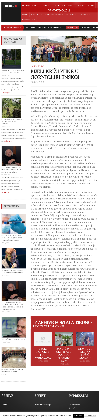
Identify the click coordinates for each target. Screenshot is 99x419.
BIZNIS (90, 5)
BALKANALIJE (36, 15)
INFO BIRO (47, 5)
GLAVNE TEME (70, 27)
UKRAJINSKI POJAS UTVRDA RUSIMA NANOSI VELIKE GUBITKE (11, 121)
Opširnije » (6, 93)
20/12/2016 (85, 361)
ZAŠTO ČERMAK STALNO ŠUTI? (13, 339)
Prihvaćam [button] (78, 416)
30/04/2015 (64, 364)
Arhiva (4, 404)
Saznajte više (90, 415)
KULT (70, 5)
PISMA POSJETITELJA (54, 15)
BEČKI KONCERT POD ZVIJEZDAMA (43, 353)
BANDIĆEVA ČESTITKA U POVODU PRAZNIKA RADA (63, 354)
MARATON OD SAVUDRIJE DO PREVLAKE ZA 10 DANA (32, 27)
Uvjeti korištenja (43, 404)
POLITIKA (60, 5)
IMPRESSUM (75, 404)
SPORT (25, 15)
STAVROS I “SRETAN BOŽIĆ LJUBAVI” (85, 353)
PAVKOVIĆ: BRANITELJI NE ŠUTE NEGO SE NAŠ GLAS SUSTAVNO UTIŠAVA (11, 170)
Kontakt (72, 408)
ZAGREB (80, 5)
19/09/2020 (37, 82)
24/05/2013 (43, 361)
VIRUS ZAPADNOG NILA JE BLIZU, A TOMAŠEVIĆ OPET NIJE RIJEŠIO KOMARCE (11, 238)
